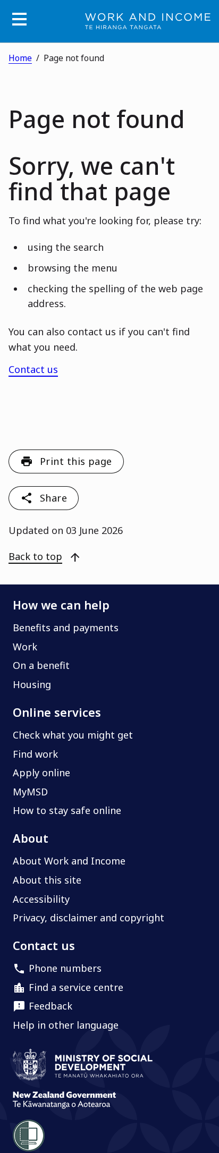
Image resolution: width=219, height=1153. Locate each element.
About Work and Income (69, 860)
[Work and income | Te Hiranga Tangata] (147, 21)
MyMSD (30, 791)
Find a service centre (76, 987)
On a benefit (41, 665)
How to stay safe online (67, 810)
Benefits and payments (66, 627)
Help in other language (66, 1025)
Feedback (50, 1005)
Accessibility (41, 899)
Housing (32, 684)
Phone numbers (65, 968)
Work (25, 646)
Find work (35, 754)
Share (53, 497)
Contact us (33, 369)
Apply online (41, 772)
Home (20, 58)
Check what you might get (73, 734)
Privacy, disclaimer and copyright (88, 917)
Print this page (76, 461)
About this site (47, 880)
